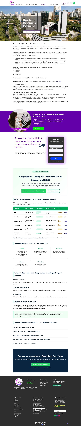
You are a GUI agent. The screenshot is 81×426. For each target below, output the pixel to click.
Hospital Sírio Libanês (37, 400)
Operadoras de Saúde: (19, 409)
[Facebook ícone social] (57, 415)
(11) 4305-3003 (30, 383)
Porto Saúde (16, 404)
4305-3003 (69, 3)
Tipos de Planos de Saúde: (61, 397)
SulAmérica (16, 405)
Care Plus (16, 401)
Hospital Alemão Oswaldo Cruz (39, 406)
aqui (59, 406)
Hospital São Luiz (36, 401)
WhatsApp (29, 382)
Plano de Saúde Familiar (59, 401)
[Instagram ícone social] (59, 415)
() (65, 3)
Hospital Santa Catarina (37, 405)
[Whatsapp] (55, 415)
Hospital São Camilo (37, 403)
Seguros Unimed (17, 406)
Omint (15, 403)
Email (51, 152)
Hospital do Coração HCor (38, 399)
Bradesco (16, 400)
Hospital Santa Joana (37, 404)
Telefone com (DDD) (54, 148)
